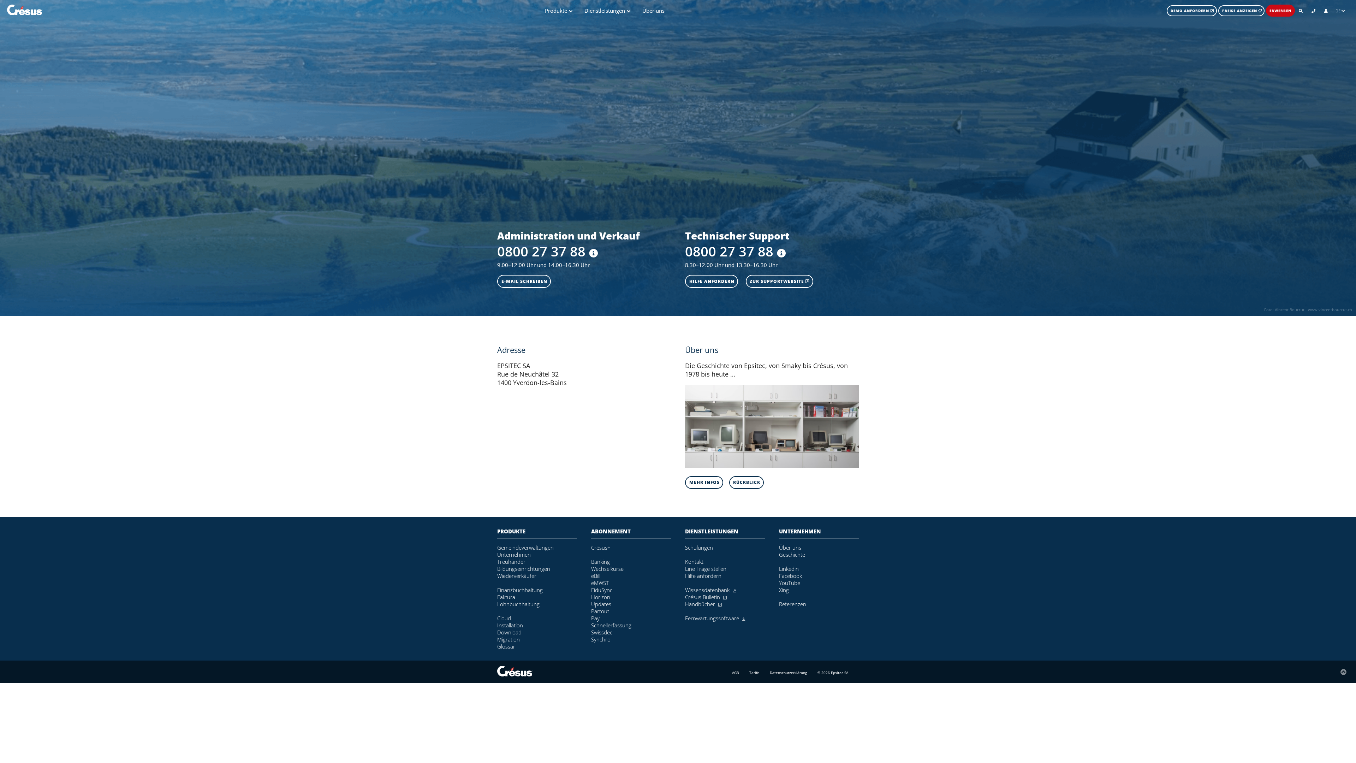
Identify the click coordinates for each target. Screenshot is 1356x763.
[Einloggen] (1326, 10)
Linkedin (789, 568)
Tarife (754, 672)
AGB (735, 672)
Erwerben (1280, 10)
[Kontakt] (1313, 10)
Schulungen (699, 547)
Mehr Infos (704, 482)
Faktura (506, 597)
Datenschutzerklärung (788, 672)
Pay (595, 618)
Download (509, 632)
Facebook (790, 575)
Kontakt (694, 561)
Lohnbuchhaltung (518, 604)
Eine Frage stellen (705, 568)
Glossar (506, 646)
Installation (510, 625)
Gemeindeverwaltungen (525, 547)
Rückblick (746, 482)
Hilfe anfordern (711, 281)
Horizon (600, 597)
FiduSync (601, 589)
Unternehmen (514, 554)
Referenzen (792, 604)
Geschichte (792, 554)
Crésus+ (601, 547)
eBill (595, 575)
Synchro (601, 639)
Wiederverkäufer (516, 575)
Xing (784, 589)
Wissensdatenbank (708, 589)
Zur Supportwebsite (777, 281)
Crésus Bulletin (703, 597)
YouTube (789, 582)
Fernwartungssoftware (713, 618)
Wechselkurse (607, 568)
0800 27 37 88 (541, 251)
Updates (601, 604)
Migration (508, 639)
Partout (600, 611)
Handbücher (700, 604)
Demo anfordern (1191, 10)
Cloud (504, 618)
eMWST (600, 582)
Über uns (653, 10)
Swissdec (601, 632)
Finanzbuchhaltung (520, 589)
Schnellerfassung (611, 625)
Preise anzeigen (1239, 10)
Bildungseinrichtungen (523, 568)
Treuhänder (511, 561)
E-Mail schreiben (524, 281)
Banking (600, 561)
